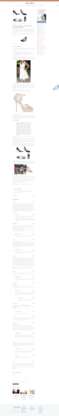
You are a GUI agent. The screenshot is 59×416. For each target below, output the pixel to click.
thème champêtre (39, 53)
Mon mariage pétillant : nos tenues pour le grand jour (41, 25)
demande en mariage (39, 42)
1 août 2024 (29, 390)
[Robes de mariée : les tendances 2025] (16, 392)
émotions (42, 54)
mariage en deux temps (39, 47)
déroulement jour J (39, 44)
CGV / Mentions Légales (23, 411)
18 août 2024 (22, 390)
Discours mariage (40, 408)
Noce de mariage (40, 407)
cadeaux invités (44, 37)
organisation (38, 48)
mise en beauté (44, 47)
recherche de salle (39, 51)
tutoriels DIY (42, 53)
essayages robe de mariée (40, 45)
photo (14, 43)
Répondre (34, 214)
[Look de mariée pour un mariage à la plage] (31, 392)
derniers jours (43, 42)
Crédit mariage (40, 411)
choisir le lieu (38, 39)
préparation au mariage (39, 50)
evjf (43, 45)
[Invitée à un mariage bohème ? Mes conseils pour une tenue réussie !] (23, 392)
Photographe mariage (41, 412)
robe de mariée (38, 52)
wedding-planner (39, 54)
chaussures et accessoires (40, 38)
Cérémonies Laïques (32, 407)
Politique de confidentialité (23, 412)
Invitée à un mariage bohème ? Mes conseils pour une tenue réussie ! (23, 396)
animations (38, 37)
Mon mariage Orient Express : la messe (40, 31)
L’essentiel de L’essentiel (32, 408)
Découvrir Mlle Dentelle (23, 407)
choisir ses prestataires (43, 39)
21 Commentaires (14, 24)
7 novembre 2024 (15, 390)
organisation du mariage (43, 48)
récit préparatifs (42, 52)
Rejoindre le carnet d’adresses (24, 408)
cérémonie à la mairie (39, 41)
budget (41, 37)
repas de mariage (43, 51)
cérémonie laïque (39, 40)
